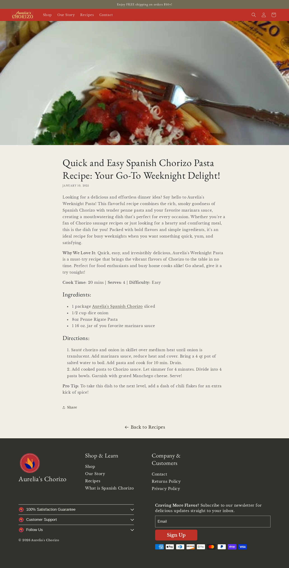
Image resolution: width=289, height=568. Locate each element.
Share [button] (72, 407)
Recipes (92, 481)
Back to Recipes (148, 427)
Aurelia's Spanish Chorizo (117, 306)
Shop (90, 466)
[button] (254, 15)
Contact (159, 474)
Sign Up (176, 535)
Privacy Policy (166, 488)
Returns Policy (166, 481)
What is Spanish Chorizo (109, 488)
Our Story (95, 473)
